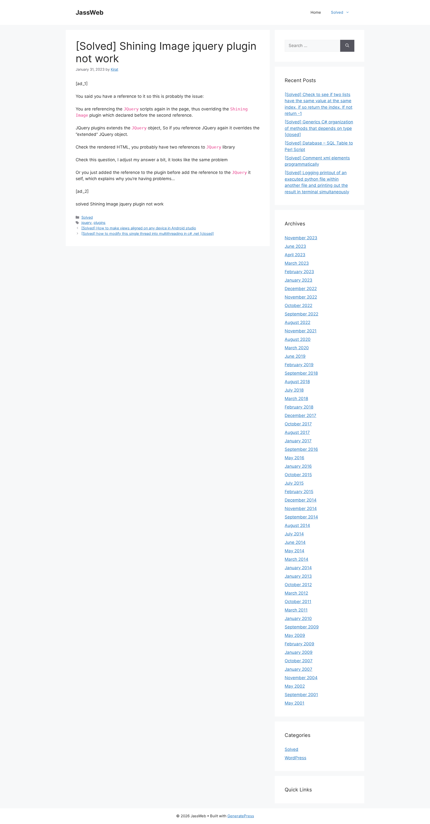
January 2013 (298, 576)
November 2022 (301, 297)
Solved (337, 12)
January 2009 (299, 652)
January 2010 (298, 618)
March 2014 (296, 559)
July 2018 (294, 390)
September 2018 (301, 373)
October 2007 (299, 660)
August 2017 (297, 432)
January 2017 (298, 440)
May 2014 (294, 550)
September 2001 (301, 694)
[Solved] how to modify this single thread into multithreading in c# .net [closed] (147, 233)
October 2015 (298, 474)
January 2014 (298, 567)
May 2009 (295, 635)
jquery (86, 222)
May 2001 (294, 703)
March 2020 (297, 347)
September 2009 (302, 626)
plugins (100, 222)
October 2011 (298, 601)
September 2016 (301, 449)
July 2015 (294, 483)
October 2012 (298, 584)
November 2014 (301, 508)
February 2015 (299, 491)
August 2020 (298, 339)
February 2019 (299, 364)
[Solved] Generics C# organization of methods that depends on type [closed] (319, 128)
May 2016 (294, 457)
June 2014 (295, 542)
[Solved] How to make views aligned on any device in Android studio (138, 228)
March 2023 (297, 263)
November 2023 (301, 237)
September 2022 (301, 313)
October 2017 (298, 423)
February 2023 (299, 271)
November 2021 (301, 330)
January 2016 (298, 466)
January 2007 (298, 669)
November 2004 (301, 677)
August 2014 (297, 525)
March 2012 (296, 593)
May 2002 (295, 686)
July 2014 (294, 533)
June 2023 (295, 246)
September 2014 (301, 517)
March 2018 (296, 398)
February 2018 (299, 407)
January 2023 (298, 280)
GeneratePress (240, 816)
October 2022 (298, 305)
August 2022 (297, 322)
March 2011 (296, 610)
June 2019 (295, 356)
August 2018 (297, 381)
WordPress (295, 757)
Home (316, 12)
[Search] (347, 46)
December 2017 (300, 415)
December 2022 (301, 288)
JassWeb (90, 12)
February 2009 (299, 643)
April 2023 (295, 254)
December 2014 (301, 500)
